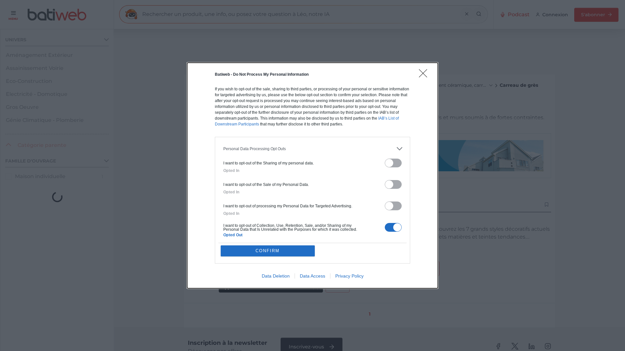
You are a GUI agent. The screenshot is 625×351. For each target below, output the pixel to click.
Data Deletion (276, 276)
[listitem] (312, 148)
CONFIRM (268, 250)
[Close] (425, 75)
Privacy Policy (349, 276)
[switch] (393, 163)
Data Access (312, 276)
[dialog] (312, 175)
